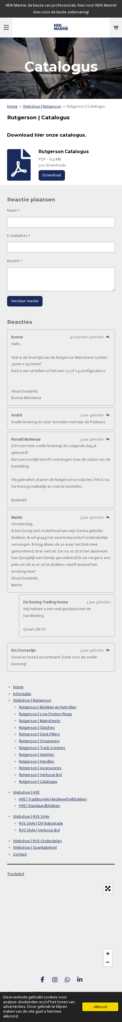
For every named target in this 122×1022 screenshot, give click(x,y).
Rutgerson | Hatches (36, 754)
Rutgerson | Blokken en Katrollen (47, 707)
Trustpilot (15, 873)
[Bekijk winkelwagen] (116, 27)
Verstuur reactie (25, 301)
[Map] (61, 925)
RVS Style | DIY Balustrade (41, 823)
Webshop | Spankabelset (35, 847)
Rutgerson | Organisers (39, 741)
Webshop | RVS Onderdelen (37, 841)
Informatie (22, 693)
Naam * (13, 210)
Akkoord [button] (100, 1007)
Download (52, 175)
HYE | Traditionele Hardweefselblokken (53, 799)
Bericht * (14, 260)
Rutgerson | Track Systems (42, 747)
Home (12, 106)
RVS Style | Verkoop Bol (39, 830)
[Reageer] (108, 337)
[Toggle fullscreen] (108, 888)
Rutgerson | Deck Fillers (39, 734)
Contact (20, 854)
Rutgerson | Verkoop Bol (40, 774)
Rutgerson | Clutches (37, 727)
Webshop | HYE (26, 792)
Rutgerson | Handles (36, 761)
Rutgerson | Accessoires (40, 768)
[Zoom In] (108, 953)
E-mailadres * (18, 235)
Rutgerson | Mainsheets (39, 720)
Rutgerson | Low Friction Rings (45, 714)
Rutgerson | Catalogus (86, 106)
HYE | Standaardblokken (39, 805)
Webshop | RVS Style (31, 816)
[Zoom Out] (108, 962)
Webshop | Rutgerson (42, 106)
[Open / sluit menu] (6, 27)
